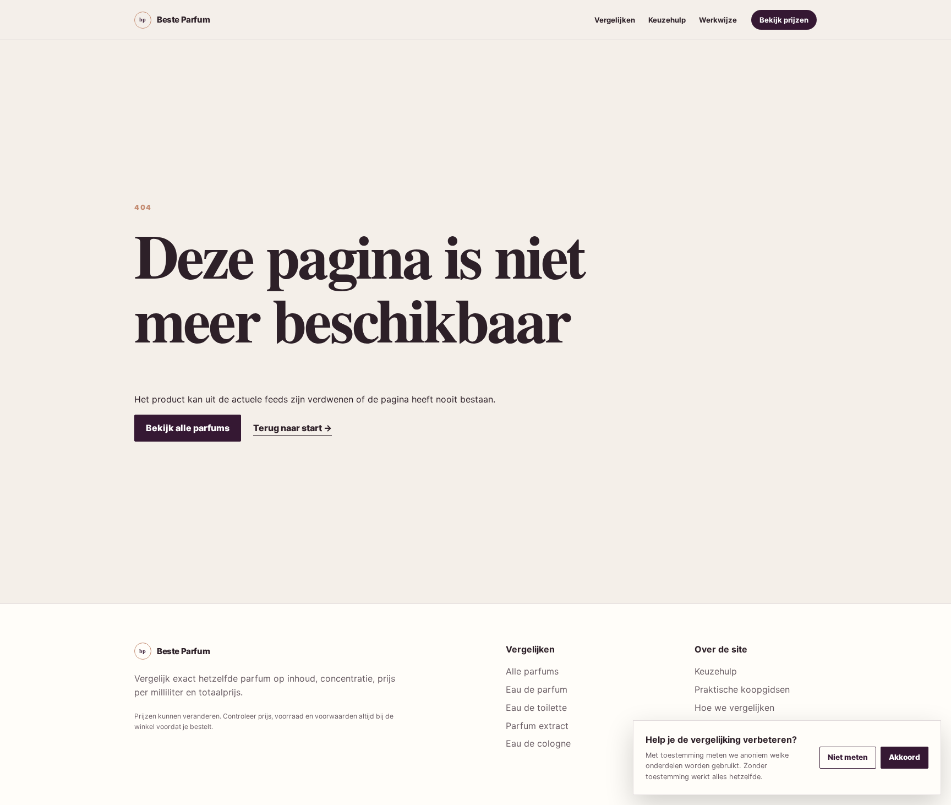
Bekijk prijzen (783, 19)
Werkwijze (718, 19)
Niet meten (848, 757)
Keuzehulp (667, 19)
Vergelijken (614, 19)
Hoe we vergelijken (734, 707)
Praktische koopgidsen (742, 689)
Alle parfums (532, 671)
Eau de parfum (536, 689)
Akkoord (904, 757)
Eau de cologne (538, 743)
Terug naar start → (292, 427)
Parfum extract (537, 725)
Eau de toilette (536, 707)
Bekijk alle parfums (187, 427)
